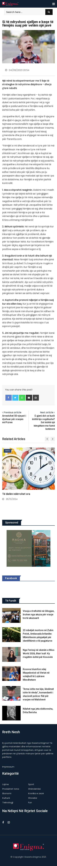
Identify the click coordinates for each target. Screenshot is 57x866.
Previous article (12, 412)
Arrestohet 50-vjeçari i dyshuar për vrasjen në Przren (14, 419)
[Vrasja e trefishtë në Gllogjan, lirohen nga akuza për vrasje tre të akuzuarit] (11, 615)
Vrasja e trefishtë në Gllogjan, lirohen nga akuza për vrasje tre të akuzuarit (38, 614)
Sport (31, 784)
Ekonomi (6, 793)
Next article (46, 412)
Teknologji (7, 802)
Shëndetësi (34, 788)
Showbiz (32, 797)
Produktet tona (10, 788)
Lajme (5, 784)
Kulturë (6, 797)
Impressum (8, 766)
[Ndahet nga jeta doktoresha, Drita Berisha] (11, 713)
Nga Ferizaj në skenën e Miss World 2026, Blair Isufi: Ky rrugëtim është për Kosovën (38, 653)
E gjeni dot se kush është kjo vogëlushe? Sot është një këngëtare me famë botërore (43, 422)
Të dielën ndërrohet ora (16, 493)
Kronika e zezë (36, 793)
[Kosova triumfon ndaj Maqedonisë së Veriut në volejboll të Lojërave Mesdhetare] (11, 673)
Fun (30, 802)
